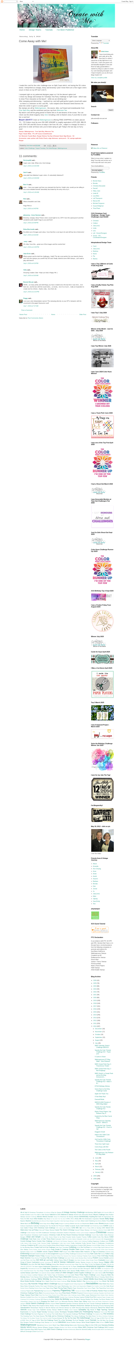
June (97, 1158)
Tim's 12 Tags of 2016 (33, 1320)
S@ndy (95, 898)
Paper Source (88, 1288)
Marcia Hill (96, 201)
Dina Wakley (24, 1249)
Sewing (83, 1299)
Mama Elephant (44, 1277)
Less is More (55, 1273)
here (46, 115)
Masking (74, 1277)
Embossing (24, 1254)
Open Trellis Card (74, 1286)
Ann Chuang (97, 868)
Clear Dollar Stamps (47, 1237)
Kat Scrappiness (106, 1268)
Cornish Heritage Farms (28, 1241)
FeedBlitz (102, 172)
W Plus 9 (102, 1322)
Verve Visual (85, 1322)
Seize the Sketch (75, 1299)
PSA (61, 1295)
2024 (95, 986)
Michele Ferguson (98, 203)
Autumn (95, 878)
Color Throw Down (48, 1239)
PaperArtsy (102, 1288)
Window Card (63, 1327)
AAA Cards (97, 1212)
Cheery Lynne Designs (82, 1232)
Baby (107, 1219)
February (98, 1169)
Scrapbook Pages (101, 1297)
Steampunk (93, 1307)
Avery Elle (78, 1218)
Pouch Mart (34, 1295)
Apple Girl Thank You (101, 1093)
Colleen (95, 223)
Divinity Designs (46, 1249)
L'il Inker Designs (98, 1270)
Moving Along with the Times (94, 1281)
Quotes (79, 1295)
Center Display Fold (32, 1232)
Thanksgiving (88, 1312)
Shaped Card (32, 1301)
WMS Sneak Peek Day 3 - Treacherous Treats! (103, 1065)
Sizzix (28, 1303)
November (98, 1031)
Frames (85, 1256)
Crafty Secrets (86, 1243)
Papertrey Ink (68, 1290)
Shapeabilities (24, 1301)
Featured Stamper (27, 1256)
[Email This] (48, 146)
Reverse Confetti (25, 1297)
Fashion (103, 1253)
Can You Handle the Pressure (55, 1226)
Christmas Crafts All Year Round (60, 1235)
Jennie (95, 888)
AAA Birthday (89, 1212)
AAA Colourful (105, 1212)
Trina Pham (96, 208)
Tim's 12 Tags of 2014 (97, 1318)
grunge (42, 1262)
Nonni (95, 254)
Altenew (39, 1216)
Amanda (95, 866)
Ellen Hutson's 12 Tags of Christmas (92, 1251)
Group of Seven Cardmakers (30, 1262)
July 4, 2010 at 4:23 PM (30, 263)
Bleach (49, 1223)
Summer (43, 1309)
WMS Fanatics (109, 1327)
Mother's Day (81, 1281)
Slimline (47, 1303)
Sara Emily (96, 901)
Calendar (36, 1226)
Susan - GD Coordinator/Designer (100, 236)
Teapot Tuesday (40, 148)
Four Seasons (64, 1256)
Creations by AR (32, 1245)
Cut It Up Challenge (48, 1247)
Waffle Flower (109, 1322)
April (96, 1163)
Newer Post (23, 314)
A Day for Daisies (56, 1212)
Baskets (28, 1221)
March (97, 1166)
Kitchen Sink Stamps (68, 1270)
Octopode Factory (34, 1286)
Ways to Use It (90, 1325)
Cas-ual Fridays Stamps (46, 1230)
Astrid (95, 876)
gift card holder (48, 1260)
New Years (110, 1284)
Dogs (53, 1249)
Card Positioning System (96, 1226)
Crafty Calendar (41, 1243)
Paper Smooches (78, 1288)
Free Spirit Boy (24, 110)
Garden (106, 1258)
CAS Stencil (106, 1228)
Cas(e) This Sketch (61, 1230)
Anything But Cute (95, 1216)
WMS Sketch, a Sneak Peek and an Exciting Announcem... (104, 1075)
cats (108, 1230)
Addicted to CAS (54, 1214)
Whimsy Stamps (37, 1327)
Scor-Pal (93, 1297)
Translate (106, 43)
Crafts (111, 1241)
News (22, 1286)
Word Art (78, 1329)
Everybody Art (80, 1253)
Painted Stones (24, 1288)
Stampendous (64, 1305)
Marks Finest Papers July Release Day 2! (103, 1112)
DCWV (78, 1247)
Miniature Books (67, 1279)
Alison (95, 863)
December (98, 1028)
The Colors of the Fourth (102, 1149)
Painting (31, 1288)
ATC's (72, 1218)
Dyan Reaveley (109, 1249)
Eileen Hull (58, 1252)
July (96, 1043)
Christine (96, 220)
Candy (67, 1226)
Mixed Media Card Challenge (104, 1279)
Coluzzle (79, 1239)
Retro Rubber (101, 1295)
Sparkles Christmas (72, 1303)
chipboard (92, 1232)
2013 (95, 1017)
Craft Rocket (56, 1241)
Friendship (43, 1258)
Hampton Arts (89, 1262)
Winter (80, 1327)
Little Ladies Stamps (97, 1273)
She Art (38, 1301)
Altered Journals (47, 1216)
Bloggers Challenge (64, 1223)
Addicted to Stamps (67, 1214)
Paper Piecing (58, 1288)
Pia (94, 256)
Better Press (106, 1221)
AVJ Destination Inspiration (90, 1218)
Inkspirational (91, 1266)
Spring (112, 1303)
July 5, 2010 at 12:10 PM (31, 292)
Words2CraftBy (86, 1329)
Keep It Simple (44, 1270)
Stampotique (34, 1307)
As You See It (62, 1218)
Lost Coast (68, 1275)
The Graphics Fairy (98, 1314)
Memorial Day (81, 1277)
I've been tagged (37, 1266)
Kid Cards (54, 1271)
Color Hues (32, 1239)
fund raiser (67, 1258)
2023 (95, 989)
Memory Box (90, 1277)
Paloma (36, 1288)
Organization (82, 1286)
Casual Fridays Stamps (82, 1230)
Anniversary (83, 1217)
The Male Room (91, 1316)
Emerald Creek (34, 1253)
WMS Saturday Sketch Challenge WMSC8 (102, 1046)
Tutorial (87, 1320)
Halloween (71, 1262)
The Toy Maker (31, 1318)
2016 (95, 1009)
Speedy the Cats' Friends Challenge (90, 1303)
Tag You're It (91, 1309)
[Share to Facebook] (54, 146)
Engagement (62, 1253)
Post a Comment (26, 310)
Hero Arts (31, 1264)
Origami (89, 1286)
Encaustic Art (43, 1253)
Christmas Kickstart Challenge (81, 1235)
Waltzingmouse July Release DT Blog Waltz (104, 1153)
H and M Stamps (59, 1262)
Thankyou (97, 1312)
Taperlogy (104, 1309)
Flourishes (53, 1256)
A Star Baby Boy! (100, 1096)
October (98, 1034)
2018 (95, 1003)
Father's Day (109, 1253)
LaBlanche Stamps (108, 1270)
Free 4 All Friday (103, 1256)
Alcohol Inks (78, 1214)
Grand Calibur (110, 1260)
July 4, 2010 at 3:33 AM (30, 235)
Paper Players (67, 1288)
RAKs (83, 1295)
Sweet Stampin (73, 1309)
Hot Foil (92, 1264)
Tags (98, 1310)
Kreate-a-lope (89, 1270)
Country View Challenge (44, 1241)
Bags (112, 1219)
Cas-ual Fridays (34, 1230)
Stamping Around (98, 1305)
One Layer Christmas (47, 1286)
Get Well (39, 1260)
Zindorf (34, 1331)
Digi (99, 1247)
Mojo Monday (71, 1281)
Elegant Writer (67, 1251)
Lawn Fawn (34, 1273)
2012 (95, 1020)
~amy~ (25, 241)
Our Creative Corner (97, 1286)
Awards (101, 1218)
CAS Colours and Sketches (63, 1228)
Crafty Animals (32, 1243)
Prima (50, 1295)
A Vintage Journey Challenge (73, 1212)
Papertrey (56, 1291)
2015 (95, 1012)
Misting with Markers (77, 1279)
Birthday (35, 1223)
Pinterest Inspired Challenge (91, 1293)
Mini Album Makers (56, 1279)
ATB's (68, 1218)
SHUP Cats (58, 1301)
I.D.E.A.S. (29, 1266)
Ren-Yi (25, 184)
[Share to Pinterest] (56, 146)
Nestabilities (92, 1283)
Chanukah (60, 1232)
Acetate (27, 1214)
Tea (30, 1312)
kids (60, 1270)
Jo (93, 891)
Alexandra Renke (87, 1214)
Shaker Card (110, 1299)
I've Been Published (65, 30)
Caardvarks (29, 1226)
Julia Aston (105, 51)
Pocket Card (110, 1293)
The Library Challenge (78, 1316)
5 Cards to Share (100, 1056)
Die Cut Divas (85, 1247)
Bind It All (27, 1223)
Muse (22, 1284)
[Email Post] (44, 145)
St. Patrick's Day (25, 1305)
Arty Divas (47, 1218)
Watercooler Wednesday (77, 1325)
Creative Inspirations (71, 1245)
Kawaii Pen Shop (34, 1270)
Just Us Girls (96, 1268)
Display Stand (37, 1249)
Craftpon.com (104, 1241)
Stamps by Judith (69, 1307)
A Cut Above (47, 1212)
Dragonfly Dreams (96, 1249)
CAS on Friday (86, 1228)
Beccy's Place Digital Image (49, 1221)
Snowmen (62, 1303)
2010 (95, 1026)
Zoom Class (40, 1331)
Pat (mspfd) (27, 160)
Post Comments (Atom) (35, 318)
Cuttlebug (72, 1247)
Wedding (111, 1325)
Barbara (95, 881)
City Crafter (99, 1235)
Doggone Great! (100, 1132)
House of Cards (101, 1264)
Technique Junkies (53, 1312)
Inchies (60, 1266)
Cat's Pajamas (94, 1230)
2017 (95, 1006)
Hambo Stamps (80, 1262)
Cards (105, 1226)
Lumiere (98, 1275)
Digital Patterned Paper (107, 1247)
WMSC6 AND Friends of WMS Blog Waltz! (102, 1103)
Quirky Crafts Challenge (70, 1295)
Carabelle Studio (74, 1226)
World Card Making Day (107, 1329)
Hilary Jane (96, 191)
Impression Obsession (50, 1266)
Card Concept (84, 1226)
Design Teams (35, 30)
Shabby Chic (89, 1299)
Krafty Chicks (80, 1270)
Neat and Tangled (63, 1284)
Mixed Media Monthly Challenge (30, 1281)
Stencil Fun (101, 1307)
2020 (95, 997)
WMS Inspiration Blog (27, 1329)
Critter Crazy (100, 1245)
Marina (95, 259)
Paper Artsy (49, 1288)
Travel (56, 1320)
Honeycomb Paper (70, 1264)
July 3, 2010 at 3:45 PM (30, 208)
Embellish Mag (109, 1251)
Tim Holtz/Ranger (51, 148)
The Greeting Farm (26, 1316)
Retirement (93, 1295)
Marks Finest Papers (56, 1277)
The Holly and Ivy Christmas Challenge (58, 1316)
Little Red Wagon (108, 1273)
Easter (39, 1252)
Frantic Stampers (92, 1256)
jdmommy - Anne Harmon (32, 215)
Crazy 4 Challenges (98, 1243)
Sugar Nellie (35, 1309)
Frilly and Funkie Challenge (55, 1258)
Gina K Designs (68, 1260)
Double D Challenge (61, 1249)
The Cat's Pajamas (37, 1314)
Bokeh (72, 1223)
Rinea (33, 1297)
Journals (65, 1268)
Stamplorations (25, 1307)
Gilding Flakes (58, 1260)
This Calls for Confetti (45, 1318)
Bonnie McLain (28, 282)
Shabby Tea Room (99, 1299)
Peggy (25, 298)
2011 (95, 1023)
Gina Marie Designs (79, 1260)
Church (94, 1235)
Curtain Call (38, 1247)
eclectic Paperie (48, 1251)
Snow (57, 1303)
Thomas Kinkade (57, 1318)
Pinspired (80, 1293)
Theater (38, 1318)
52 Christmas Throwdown (35, 1212)
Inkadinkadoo (81, 1266)
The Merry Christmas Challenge (105, 1316)
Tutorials (49, 30)
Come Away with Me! (101, 1147)
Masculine (68, 1277)
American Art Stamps (67, 1216)
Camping (42, 1226)
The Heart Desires (39, 1316)
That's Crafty (104, 1312)
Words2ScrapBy (96, 1329)
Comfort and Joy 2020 (89, 1239)
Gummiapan (48, 1262)
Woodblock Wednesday (69, 1329)
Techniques (63, 1312)
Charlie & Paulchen (69, 1232)
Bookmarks (85, 1223)
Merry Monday (43, 1279)
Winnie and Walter (73, 1327)
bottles (96, 1223)
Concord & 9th (99, 1239)
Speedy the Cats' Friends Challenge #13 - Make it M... (103, 1081)
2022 (95, 992)
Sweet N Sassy (63, 1309)
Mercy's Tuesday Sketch (102, 1277)
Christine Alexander (99, 186)
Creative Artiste (42, 1245)
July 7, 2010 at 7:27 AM (30, 306)
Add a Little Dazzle (43, 1214)
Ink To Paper (72, 1266)
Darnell (95, 188)
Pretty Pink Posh (43, 1295)
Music (26, 1284)
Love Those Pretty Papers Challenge (83, 1275)
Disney (31, 1249)
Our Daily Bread (108, 1286)
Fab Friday (87, 1253)
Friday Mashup (35, 1258)
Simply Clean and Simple (95, 1301)
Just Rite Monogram (83, 1268)
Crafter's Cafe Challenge (80, 1241)
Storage (29, 1309)
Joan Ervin (27, 253)
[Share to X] (52, 146)
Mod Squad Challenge (60, 1281)
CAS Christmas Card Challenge (44, 1228)
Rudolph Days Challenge (67, 1297)
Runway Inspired (79, 1297)
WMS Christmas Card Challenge (93, 1327)
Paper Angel (42, 1288)
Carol (94, 246)
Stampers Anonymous (77, 1305)
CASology (71, 1230)
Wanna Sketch (48, 1325)
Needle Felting (73, 1284)
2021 (95, 994)
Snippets (52, 1303)
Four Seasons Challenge (75, 1256)
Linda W (95, 193)
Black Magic (43, 1223)
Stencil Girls (110, 1307)
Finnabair (47, 1256)
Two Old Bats (101, 1320)
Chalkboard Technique (49, 1232)
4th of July (23, 1212)
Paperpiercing (38, 1291)
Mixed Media (89, 1279)
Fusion (95, 1258)
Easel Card (33, 1251)
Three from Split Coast (102, 1144)
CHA (39, 1232)
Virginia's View (94, 1322)
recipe (87, 1295)
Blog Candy (55, 1223)
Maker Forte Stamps (32, 1277)
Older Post (82, 314)
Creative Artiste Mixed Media (55, 1245)
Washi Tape (56, 1325)
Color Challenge (30, 148)
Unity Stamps (45, 1322)
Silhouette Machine (68, 1301)
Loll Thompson (97, 198)
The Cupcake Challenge (70, 1314)
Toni (94, 903)
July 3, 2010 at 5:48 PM (30, 223)
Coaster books (71, 1237)
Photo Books (66, 1293)
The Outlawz (23, 1318)
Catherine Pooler (102, 1230)
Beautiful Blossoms (37, 1221)
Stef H (25, 172)
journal (60, 1268)
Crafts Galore (24, 1243)
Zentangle (29, 1331)
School (87, 1297)
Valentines (62, 1322)
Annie (95, 873)
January (98, 1172)
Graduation (101, 1260)
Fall (99, 1253)
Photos (74, 1293)
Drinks (103, 1249)
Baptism (22, 1221)
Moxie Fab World (108, 1281)
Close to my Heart (59, 1237)
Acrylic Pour (33, 1214)
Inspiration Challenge (105, 1266)
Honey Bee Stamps (58, 1264)
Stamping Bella (109, 1305)
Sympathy (82, 1310)
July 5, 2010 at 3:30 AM (30, 275)
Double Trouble (85, 1249)
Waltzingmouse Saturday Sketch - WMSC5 (103, 1121)
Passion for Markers (80, 1291)
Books (92, 1223)
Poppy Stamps (25, 1295)
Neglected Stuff (81, 1284)
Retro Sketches (109, 1295)
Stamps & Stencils (44, 1307)
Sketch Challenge (38, 1303)
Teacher (33, 1312)
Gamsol (101, 1258)
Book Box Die (78, 1223)
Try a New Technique (65, 1320)
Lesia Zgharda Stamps (45, 1273)
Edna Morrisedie (29, 229)
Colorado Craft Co (61, 1239)
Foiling (58, 1256)
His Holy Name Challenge (43, 1264)
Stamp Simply (49, 1305)
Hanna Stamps (98, 1262)
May (96, 1161)
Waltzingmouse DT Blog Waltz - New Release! (102, 1060)
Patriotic (100, 1291)
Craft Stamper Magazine (66, 1241)
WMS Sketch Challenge (54, 1329)
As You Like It (54, 1218)
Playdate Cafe (103, 1293)
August (97, 1040)
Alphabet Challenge (31, 1216)
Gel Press (26, 1260)
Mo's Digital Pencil (48, 1281)
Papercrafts (30, 1291)
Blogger (87, 1339)
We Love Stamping (101, 1325)
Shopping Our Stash (47, 1301)
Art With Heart (28, 1218)
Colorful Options (71, 1239)
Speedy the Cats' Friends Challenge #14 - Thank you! (103, 1051)
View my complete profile (99, 77)
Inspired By (24, 1268)
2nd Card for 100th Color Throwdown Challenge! (103, 1140)
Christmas (101, 1232)
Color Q (39, 1239)
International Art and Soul (35, 1268)
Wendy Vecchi (26, 1327)
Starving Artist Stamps (83, 1307)
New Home (102, 1284)
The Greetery (108, 1314)
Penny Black (38, 1293)
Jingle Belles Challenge (49, 1268)
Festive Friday (40, 1256)
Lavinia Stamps (25, 1273)
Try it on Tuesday (78, 1320)
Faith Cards (94, 1253)
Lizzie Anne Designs (26, 1275)
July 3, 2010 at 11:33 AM (31, 192)
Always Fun (57, 1216)
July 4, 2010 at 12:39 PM (31, 247)
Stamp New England (38, 1305)
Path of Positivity (92, 1291)
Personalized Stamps (49, 1293)
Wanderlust (40, 1325)
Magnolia (104, 1275)
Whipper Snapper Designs (51, 1327)
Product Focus (56, 1295)
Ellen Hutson (76, 1251)
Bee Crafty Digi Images (63, 1221)
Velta (25, 270)
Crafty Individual (76, 1243)
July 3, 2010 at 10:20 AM (31, 166)
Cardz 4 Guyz (28, 1228)
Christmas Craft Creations (40, 1235)
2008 (95, 1178)
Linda (94, 228)
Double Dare (74, 1249)
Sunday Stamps (52, 1309)
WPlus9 (22, 1331)
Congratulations (109, 1239)
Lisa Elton (96, 196)
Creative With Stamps (84, 1245)
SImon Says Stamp (80, 1301)
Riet (24, 199)
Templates (70, 1312)
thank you (78, 1312)
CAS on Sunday (96, 1228)
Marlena (95, 251)
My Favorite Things (35, 1284)
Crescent (94, 1245)
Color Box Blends (103, 1237)
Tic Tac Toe (66, 1318)
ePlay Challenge (71, 1253)
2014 (95, 1015)
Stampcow (57, 1305)
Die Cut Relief (94, 1247)
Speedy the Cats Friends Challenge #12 (103, 1107)
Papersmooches (47, 1291)
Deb (94, 886)
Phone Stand (58, 1293)
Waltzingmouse (40, 108)
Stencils (23, 1310)
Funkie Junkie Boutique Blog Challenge (81, 1258)
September (99, 1037)
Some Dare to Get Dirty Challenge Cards (102, 1090)
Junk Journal (73, 1268)
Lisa (94, 230)
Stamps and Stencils (57, 1307)
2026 (95, 980)
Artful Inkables (38, 1218)
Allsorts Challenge (99, 1214)
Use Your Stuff (53, 1322)
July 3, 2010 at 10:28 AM (31, 178)
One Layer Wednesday (61, 1286)
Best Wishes (98, 1221)
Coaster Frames (81, 1237)
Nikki (94, 896)
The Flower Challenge (85, 1314)
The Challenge (48, 1314)
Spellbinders (105, 1303)
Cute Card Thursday (61, 1247)
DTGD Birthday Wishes (102, 1086)
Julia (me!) (96, 225)
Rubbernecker (53, 1297)
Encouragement (53, 1253)
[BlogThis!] (50, 146)
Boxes (101, 1223)
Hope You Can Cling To (82, 1264)
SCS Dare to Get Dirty (47, 1299)
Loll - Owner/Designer (100, 233)
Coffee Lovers (92, 1237)
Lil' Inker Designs (66, 1273)
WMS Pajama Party (40, 1329)
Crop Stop (107, 1245)
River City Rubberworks (41, 1297)
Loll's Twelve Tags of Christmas (54, 1275)
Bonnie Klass (97, 181)
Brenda (95, 183)
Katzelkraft (26, 1270)
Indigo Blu (65, 1266)
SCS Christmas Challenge (33, 1299)
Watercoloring (64, 1325)
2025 (95, 983)
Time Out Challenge (47, 1320)
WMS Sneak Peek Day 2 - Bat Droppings (103, 1069)
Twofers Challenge (35, 1322)
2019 (95, 1000)
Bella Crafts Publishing (88, 1221)
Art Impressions (106, 1216)
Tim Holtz (73, 1318)
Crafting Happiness (93, 1241)
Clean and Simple (33, 1237)
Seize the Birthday (62, 1299)
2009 (95, 1176)
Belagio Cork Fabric (75, 1221)
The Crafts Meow (57, 1314)
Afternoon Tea (62, 110)
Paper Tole (95, 1288)
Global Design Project (92, 1260)
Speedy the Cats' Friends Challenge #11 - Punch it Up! (103, 1127)
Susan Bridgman (98, 206)
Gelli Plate (33, 1260)
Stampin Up (88, 1305)
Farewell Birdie (99, 1099)
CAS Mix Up (77, 1228)
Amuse (76, 1216)
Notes (26, 1286)
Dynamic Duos (25, 1251)
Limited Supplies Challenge (82, 1273)
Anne (94, 871)
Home (22, 30)
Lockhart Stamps (37, 1275)
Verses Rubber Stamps (74, 1322)
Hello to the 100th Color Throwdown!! (102, 1135)
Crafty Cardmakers (53, 1243)
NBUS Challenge (50, 1284)
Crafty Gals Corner (65, 1243)
